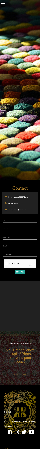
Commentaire (7, 254)
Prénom (5, 229)
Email (5, 246)
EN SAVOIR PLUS (20, 374)
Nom (4, 220)
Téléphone (6, 237)
